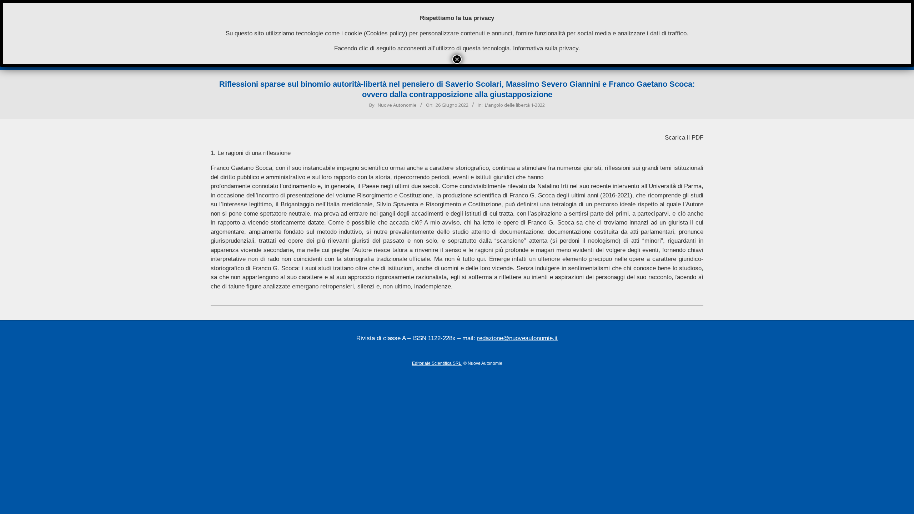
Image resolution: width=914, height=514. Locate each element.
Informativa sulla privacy (545, 48)
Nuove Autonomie (397, 105)
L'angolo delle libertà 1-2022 (515, 105)
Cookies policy (385, 33)
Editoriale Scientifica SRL (437, 363)
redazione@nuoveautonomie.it (517, 338)
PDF (697, 137)
